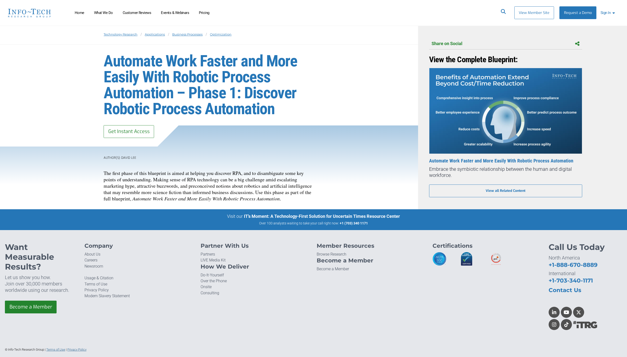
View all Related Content (505, 190)
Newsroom (93, 266)
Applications (155, 34)
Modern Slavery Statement (107, 296)
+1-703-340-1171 (571, 280)
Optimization (220, 34)
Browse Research (331, 254)
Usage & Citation (98, 278)
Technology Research (120, 34)
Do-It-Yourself (212, 275)
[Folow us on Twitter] (578, 312)
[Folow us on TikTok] (566, 324)
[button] (608, 13)
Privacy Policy (96, 290)
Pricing (204, 13)
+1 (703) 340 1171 (354, 223)
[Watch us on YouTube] (566, 312)
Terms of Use (95, 284)
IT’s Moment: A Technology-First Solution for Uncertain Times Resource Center (322, 216)
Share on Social (447, 43)
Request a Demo (578, 12)
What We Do (103, 13)
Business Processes (187, 34)
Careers (90, 260)
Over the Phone (214, 281)
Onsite (206, 286)
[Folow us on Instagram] (554, 324)
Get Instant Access (129, 131)
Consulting (210, 293)
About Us (92, 254)
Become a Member (31, 307)
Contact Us (565, 290)
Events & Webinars (175, 13)
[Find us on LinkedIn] (554, 312)
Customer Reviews (137, 13)
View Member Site (534, 12)
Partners (208, 254)
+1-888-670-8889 (573, 264)
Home (79, 13)
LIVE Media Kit (213, 260)
